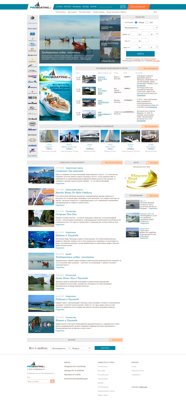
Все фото (154, 162)
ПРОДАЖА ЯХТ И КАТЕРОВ (75, 367)
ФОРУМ (93, 6)
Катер (134, 367)
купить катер (149, 58)
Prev (41, 136)
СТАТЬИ (59, 6)
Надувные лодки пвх (147, 214)
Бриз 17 (143, 201)
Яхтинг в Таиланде (66, 320)
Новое (141, 22)
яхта (99, 112)
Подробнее (141, 86)
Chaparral (101, 77)
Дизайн (68, 254)
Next (157, 136)
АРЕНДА (85, 6)
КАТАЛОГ (67, 6)
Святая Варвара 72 (105, 114)
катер (100, 100)
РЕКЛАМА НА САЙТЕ (72, 375)
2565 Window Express (102, 91)
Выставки (72, 12)
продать (136, 58)
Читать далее (85, 59)
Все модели (117, 340)
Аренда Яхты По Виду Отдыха (109, 44)
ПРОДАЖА (77, 6)
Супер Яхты (61, 12)
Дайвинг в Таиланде (67, 235)
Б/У (151, 22)
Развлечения (98, 12)
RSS (155, 12)
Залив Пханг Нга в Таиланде (72, 278)
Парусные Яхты (138, 371)
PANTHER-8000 (103, 102)
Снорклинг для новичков (107, 28)
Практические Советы (116, 12)
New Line (143, 387)
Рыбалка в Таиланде (67, 299)
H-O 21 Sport (102, 79)
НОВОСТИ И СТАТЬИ (106, 362)
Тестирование (103, 387)
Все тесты (154, 195)
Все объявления (151, 126)
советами (156, 61)
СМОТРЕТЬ (105, 348)
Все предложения (151, 68)
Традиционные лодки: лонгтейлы (61, 52)
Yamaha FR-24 (144, 228)
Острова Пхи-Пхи (108, 61)
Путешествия (85, 12)
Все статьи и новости (113, 162)
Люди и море (103, 395)
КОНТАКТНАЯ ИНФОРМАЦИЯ (76, 379)
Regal (100, 88)
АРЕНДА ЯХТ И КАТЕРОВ (74, 371)
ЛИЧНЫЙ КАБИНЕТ (137, 7)
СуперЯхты (136, 375)
